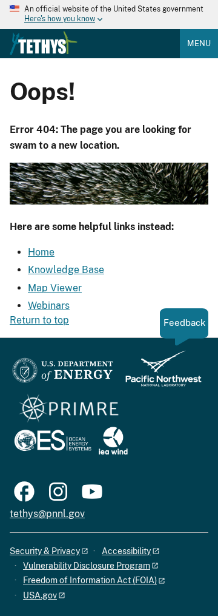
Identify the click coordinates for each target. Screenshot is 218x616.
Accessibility (126, 551)
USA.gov (40, 595)
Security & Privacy (45, 551)
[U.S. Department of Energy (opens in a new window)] (63, 374)
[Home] (44, 43)
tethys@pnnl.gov (47, 514)
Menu (199, 43)
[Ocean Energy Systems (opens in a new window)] (53, 441)
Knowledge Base (66, 270)
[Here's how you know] (109, 14)
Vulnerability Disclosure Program (86, 565)
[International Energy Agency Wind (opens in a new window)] (113, 441)
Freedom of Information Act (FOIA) (90, 580)
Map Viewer (55, 288)
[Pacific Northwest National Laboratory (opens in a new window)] (159, 374)
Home (41, 252)
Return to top (39, 320)
